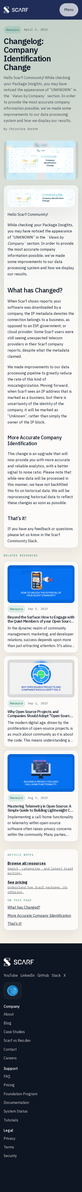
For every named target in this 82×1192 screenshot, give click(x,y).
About (9, 1014)
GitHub (43, 975)
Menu (69, 9)
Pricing (9, 1085)
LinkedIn (27, 975)
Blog (7, 1023)
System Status (16, 1111)
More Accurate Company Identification (39, 915)
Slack (56, 975)
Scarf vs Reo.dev (17, 1040)
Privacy (9, 1138)
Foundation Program (20, 1094)
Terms (9, 1147)
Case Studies (14, 1031)
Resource (12, 30)
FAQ (7, 1076)
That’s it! (15, 923)
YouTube (11, 975)
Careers (10, 1058)
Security (10, 1155)
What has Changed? (24, 907)
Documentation (16, 1102)
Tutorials (11, 1120)
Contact (10, 1049)
